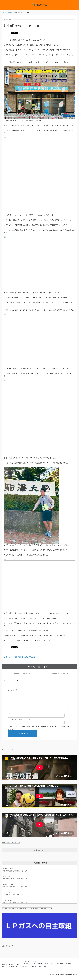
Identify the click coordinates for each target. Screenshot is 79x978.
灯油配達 (32, 657)
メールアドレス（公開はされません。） (18, 719)
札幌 (23, 657)
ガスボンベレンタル (29, 963)
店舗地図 (11, 964)
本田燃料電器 (16, 657)
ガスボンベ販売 (49, 963)
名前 (9, 713)
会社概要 (4, 964)
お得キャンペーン (14, 966)
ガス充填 (39, 963)
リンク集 (24, 966)
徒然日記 (7, 657)
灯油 (26, 657)
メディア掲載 (42, 966)
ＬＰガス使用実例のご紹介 (63, 963)
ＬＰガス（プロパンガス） (31, 961)
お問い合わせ (32, 966)
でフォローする (22, 673)
